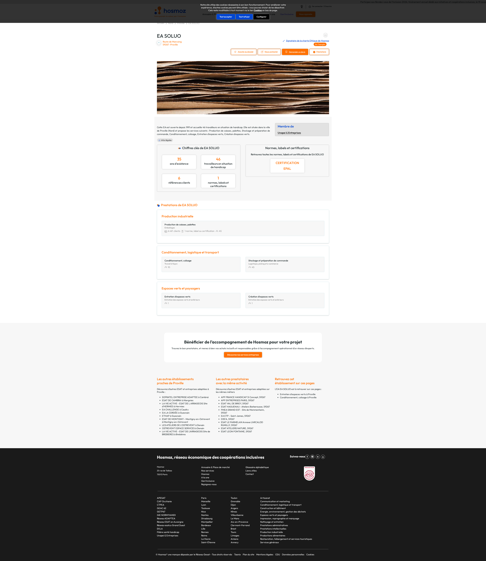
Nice (203, 511)
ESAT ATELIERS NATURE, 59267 (237, 428)
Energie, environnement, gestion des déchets (283, 511)
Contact (250, 474)
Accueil (160, 23)
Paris (203, 498)
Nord (170, 23)
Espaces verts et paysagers (274, 515)
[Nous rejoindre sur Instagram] (313, 457)
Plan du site (248, 554)
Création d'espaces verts (236, 134)
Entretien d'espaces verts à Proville (298, 394)
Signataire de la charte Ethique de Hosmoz (307, 40)
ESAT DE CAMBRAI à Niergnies (177, 400)
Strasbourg (206, 518)
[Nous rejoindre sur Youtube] (323, 457)
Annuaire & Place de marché (215, 467)
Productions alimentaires (272, 535)
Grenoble (235, 501)
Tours (233, 532)
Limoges (235, 535)
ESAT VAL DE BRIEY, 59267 (234, 403)
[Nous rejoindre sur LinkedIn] (318, 457)
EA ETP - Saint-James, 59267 (235, 415)
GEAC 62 (161, 508)
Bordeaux (206, 525)
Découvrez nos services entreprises (243, 354)
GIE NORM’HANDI (166, 515)
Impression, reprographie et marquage (279, 518)
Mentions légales (264, 554)
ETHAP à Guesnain (171, 415)
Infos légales (166, 140)
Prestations (321, 51)
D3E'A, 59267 (227, 419)
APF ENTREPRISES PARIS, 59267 (237, 400)
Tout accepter (226, 16)
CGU (277, 554)
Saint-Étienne (208, 542)
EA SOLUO (193, 23)
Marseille (205, 501)
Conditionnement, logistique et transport (280, 504)
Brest (233, 528)
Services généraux (269, 542)
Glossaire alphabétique (257, 467)
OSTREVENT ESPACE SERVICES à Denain (183, 428)
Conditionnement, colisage (182, 134)
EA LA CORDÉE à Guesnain (175, 412)
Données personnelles (293, 554)
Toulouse (205, 508)
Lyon (203, 504)
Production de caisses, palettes (225, 130)
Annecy (234, 542)
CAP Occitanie (164, 501)
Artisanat (265, 498)
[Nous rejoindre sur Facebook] (307, 457)
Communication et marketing (275, 501)
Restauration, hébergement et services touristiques (286, 538)
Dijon (233, 504)
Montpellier (207, 521)
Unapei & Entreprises (289, 132)
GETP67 (161, 511)
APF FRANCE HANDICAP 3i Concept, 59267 (243, 397)
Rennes (205, 532)
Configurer (261, 16)
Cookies (258, 10)
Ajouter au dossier (246, 51)
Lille (203, 528)
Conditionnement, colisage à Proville (298, 397)
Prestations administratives (274, 525)
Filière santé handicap (168, 532)
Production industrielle (271, 532)
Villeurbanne (237, 515)
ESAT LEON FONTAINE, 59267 (236, 431)
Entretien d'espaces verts (210, 134)
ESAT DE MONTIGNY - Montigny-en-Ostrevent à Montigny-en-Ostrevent (186, 420)
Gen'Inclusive (208, 480)
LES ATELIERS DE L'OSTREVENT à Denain (183, 425)
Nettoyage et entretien (272, 521)
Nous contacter (271, 51)
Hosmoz (205, 474)
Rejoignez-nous (209, 484)
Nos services (207, 470)
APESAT (161, 498)
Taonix (237, 554)
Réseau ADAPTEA (166, 518)
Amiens (234, 538)
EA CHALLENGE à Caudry (175, 409)
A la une (205, 477)
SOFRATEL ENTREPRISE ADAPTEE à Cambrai (185, 397)
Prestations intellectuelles (273, 528)
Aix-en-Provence (239, 521)
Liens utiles (251, 470)
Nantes (205, 515)
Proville (181, 23)
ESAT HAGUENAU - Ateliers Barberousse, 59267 (245, 406)
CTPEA (160, 504)
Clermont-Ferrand (240, 525)
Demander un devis (297, 52)
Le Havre (205, 538)
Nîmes (234, 511)
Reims (204, 535)
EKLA (160, 528)
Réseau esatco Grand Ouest (171, 525)
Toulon (234, 498)
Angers (234, 508)
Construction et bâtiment (273, 508)
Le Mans (235, 518)
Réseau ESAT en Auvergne (170, 521)
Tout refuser (244, 16)
